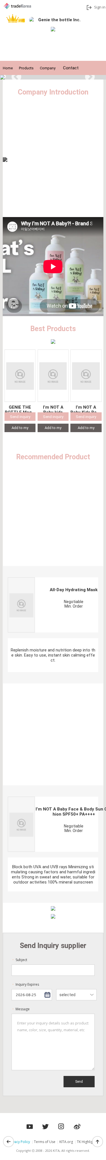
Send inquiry (20, 417)
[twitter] (61, 1124)
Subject (19, 959)
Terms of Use (44, 1141)
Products (26, 68)
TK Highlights (87, 1141)
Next (90, 77)
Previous (16, 77)
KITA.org (66, 1141)
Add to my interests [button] (20, 429)
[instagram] (29, 1124)
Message (20, 1009)
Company (47, 68)
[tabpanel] (53, 77)
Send (79, 1082)
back (8, 1141)
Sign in (99, 7)
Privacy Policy (19, 1141)
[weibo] (77, 1124)
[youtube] (45, 1124)
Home (8, 68)
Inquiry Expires (25, 984)
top (97, 1141)
